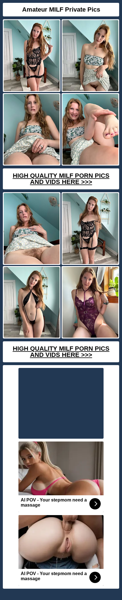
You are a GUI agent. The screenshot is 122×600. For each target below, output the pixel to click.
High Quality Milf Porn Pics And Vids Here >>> (61, 178)
